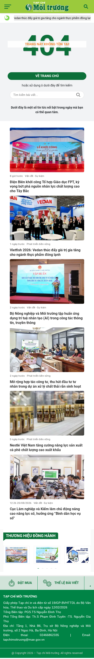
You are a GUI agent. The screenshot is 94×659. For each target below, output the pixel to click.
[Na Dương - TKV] (16, 555)
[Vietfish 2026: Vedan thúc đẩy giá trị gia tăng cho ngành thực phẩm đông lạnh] (47, 218)
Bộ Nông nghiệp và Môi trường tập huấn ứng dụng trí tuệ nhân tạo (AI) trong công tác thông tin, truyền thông (46, 318)
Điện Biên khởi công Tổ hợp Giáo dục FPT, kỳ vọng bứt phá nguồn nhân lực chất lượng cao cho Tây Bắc (45, 186)
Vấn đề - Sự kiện (34, 176)
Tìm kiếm (78, 95)
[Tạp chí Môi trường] (47, 6)
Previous (6, 555)
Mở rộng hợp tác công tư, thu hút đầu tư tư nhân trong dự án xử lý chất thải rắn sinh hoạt (45, 384)
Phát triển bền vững (38, 244)
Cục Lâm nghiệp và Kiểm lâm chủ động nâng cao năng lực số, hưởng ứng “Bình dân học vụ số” (45, 513)
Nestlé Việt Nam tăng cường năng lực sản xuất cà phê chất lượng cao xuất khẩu (46, 447)
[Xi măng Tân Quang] (77, 555)
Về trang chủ (47, 76)
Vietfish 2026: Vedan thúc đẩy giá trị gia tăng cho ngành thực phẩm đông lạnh (45, 252)
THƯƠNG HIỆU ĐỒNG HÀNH (31, 535)
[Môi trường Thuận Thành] (47, 555)
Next (87, 555)
